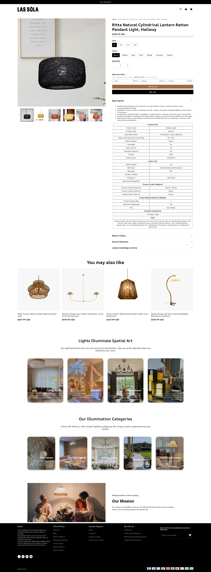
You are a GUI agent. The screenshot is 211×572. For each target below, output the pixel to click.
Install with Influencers (132, 540)
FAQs (90, 530)
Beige (149, 55)
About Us (56, 530)
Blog (54, 533)
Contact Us (92, 533)
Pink (141, 55)
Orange (159, 55)
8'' (114, 45)
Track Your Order (94, 537)
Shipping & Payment (60, 540)
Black (116, 55)
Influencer (128, 530)
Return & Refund (59, 537)
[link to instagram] (27, 557)
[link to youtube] (31, 557)
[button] (180, 9)
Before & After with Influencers (135, 537)
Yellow (169, 55)
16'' (135, 45)
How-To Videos (58, 550)
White (124, 55)
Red (133, 55)
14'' (128, 45)
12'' (121, 45)
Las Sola (24, 569)
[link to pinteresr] (23, 557)
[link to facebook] (19, 557)
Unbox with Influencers (132, 533)
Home (114, 19)
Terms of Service (59, 547)
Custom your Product (96, 540)
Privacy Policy (58, 543)
